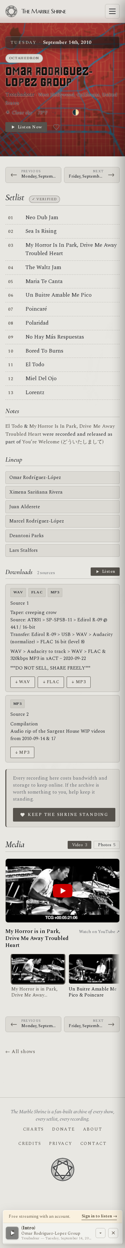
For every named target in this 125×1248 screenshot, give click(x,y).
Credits (29, 1143)
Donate (63, 1129)
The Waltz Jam (43, 267)
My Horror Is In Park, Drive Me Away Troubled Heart (71, 249)
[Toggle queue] (100, 1233)
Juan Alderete (24, 507)
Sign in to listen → (99, 1216)
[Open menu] (112, 11)
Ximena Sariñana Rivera (36, 492)
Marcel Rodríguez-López (36, 521)
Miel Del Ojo (41, 379)
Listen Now (30, 127)
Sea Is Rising (41, 231)
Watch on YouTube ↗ (99, 931)
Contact (93, 1143)
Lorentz (34, 392)
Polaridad (37, 323)
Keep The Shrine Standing (68, 814)
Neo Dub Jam (41, 218)
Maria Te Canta (44, 281)
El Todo (34, 365)
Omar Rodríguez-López (35, 477)
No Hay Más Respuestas (54, 337)
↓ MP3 (78, 682)
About (92, 1129)
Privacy (60, 1143)
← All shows (20, 1051)
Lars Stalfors (23, 550)
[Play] (12, 1233)
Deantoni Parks (26, 536)
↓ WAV (22, 682)
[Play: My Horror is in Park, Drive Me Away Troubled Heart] (62, 890)
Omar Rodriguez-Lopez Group (49, 77)
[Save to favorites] (56, 127)
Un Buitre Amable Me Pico (58, 295)
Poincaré (36, 309)
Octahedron (24, 58)
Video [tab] (79, 845)
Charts (33, 1129)
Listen (108, 571)
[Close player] (113, 1233)
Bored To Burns (44, 351)
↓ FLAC (51, 682)
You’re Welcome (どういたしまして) (63, 442)
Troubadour (19, 94)
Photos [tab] (106, 845)
